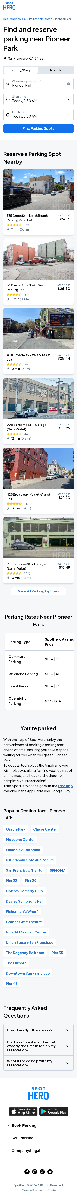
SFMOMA (57, 870)
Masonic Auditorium (23, 849)
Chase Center (45, 829)
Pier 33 (11, 880)
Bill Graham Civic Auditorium (30, 860)
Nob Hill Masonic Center (26, 932)
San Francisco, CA (14, 19)
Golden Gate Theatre (24, 922)
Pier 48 (12, 983)
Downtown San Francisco (28, 973)
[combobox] (38, 84)
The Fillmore (16, 963)
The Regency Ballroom (25, 952)
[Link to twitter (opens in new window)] (42, 1173)
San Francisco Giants (24, 870)
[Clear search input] (68, 84)
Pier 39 (30, 880)
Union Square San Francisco (29, 942)
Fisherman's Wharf (22, 911)
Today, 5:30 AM (24, 116)
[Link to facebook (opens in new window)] (27, 1173)
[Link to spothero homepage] (38, 1093)
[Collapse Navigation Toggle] (71, 6)
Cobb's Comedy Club (24, 891)
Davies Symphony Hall (24, 901)
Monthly (56, 70)
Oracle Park (15, 829)
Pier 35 (57, 952)
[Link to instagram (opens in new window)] (34, 1173)
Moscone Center (20, 839)
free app (65, 786)
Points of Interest (40, 19)
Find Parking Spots (38, 128)
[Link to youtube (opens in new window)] (50, 1173)
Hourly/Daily (21, 70)
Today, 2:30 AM (24, 100)
